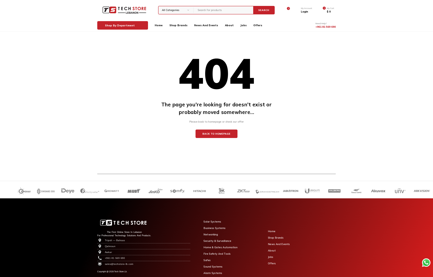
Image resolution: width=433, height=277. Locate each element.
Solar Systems (212, 221)
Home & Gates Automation (220, 247)
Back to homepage (216, 133)
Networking (210, 234)
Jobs (270, 257)
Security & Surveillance (217, 241)
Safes (207, 260)
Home (272, 231)
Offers (272, 263)
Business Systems (214, 228)
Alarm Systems (212, 273)
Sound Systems (212, 266)
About (272, 250)
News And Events (279, 244)
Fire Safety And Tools (217, 253)
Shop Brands (275, 237)
